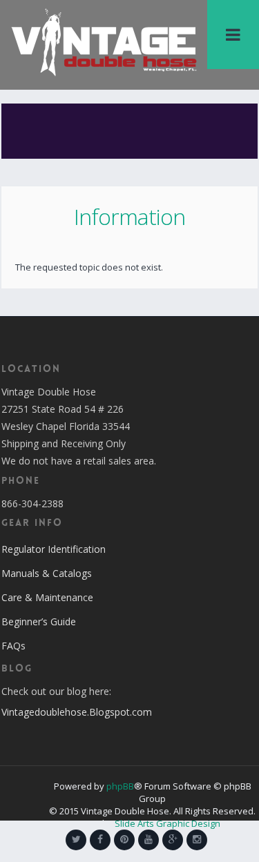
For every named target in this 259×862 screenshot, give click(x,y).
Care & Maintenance (47, 597)
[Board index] (104, 41)
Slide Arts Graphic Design (167, 823)
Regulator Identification (53, 549)
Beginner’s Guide (38, 621)
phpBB (120, 786)
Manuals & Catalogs (46, 573)
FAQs (13, 645)
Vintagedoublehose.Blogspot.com (76, 711)
